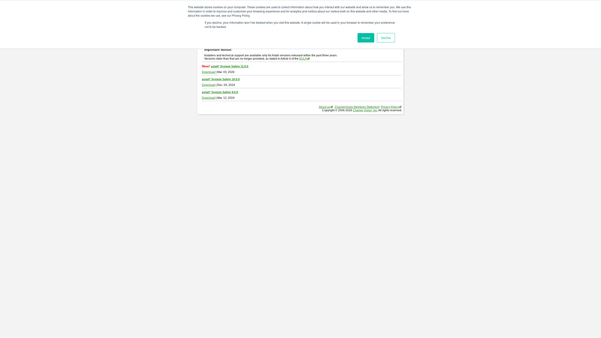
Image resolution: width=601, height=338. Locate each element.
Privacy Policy (390, 107)
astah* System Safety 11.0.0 (229, 66)
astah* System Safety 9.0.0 (220, 92)
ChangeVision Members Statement (357, 107)
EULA (303, 58)
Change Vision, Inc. (365, 110)
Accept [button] (366, 38)
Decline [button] (386, 38)
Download (208, 72)
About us (324, 107)
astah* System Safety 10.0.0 (221, 79)
